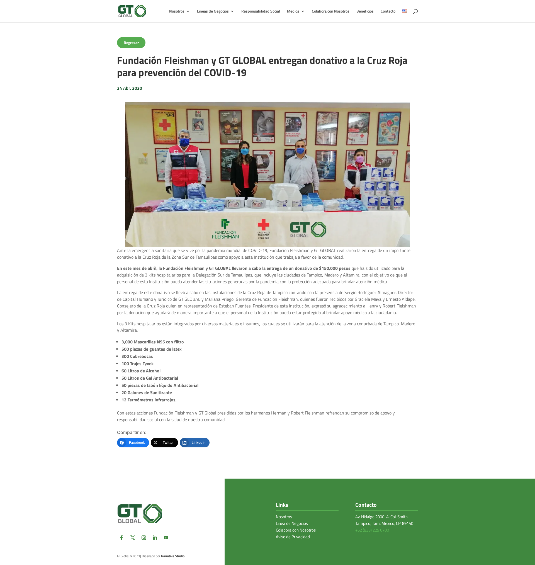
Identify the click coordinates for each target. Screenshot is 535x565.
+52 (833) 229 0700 (372, 530)
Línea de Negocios (292, 523)
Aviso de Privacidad (293, 537)
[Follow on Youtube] (166, 537)
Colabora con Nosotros (330, 11)
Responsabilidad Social (260, 11)
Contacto (388, 11)
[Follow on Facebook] (121, 537)
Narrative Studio (172, 556)
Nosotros (284, 516)
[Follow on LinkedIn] (154, 537)
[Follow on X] (132, 537)
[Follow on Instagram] (143, 537)
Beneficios (365, 11)
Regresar (131, 42)
